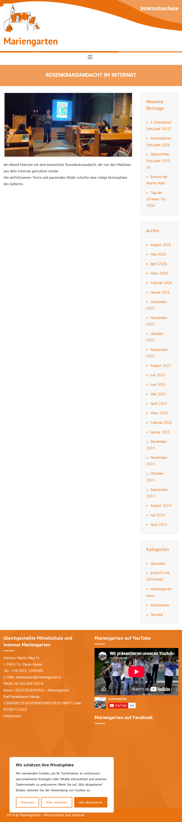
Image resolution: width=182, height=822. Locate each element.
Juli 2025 (157, 374)
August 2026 (160, 244)
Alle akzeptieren (90, 802)
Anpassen (27, 802)
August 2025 (160, 365)
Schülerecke (159, 605)
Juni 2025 (158, 384)
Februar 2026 (161, 282)
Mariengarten (31, 41)
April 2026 (158, 263)
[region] (61, 784)
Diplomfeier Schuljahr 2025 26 (158, 160)
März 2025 (159, 413)
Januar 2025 (160, 432)
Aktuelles (158, 563)
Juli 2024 (157, 515)
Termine (156, 614)
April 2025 (158, 403)
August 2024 (160, 505)
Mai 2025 (158, 394)
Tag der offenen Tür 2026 (155, 199)
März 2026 (159, 273)
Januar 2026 (160, 292)
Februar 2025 (161, 422)
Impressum (12, 715)
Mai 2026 (158, 254)
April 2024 (158, 524)
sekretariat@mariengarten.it (38, 677)
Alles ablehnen (56, 802)
